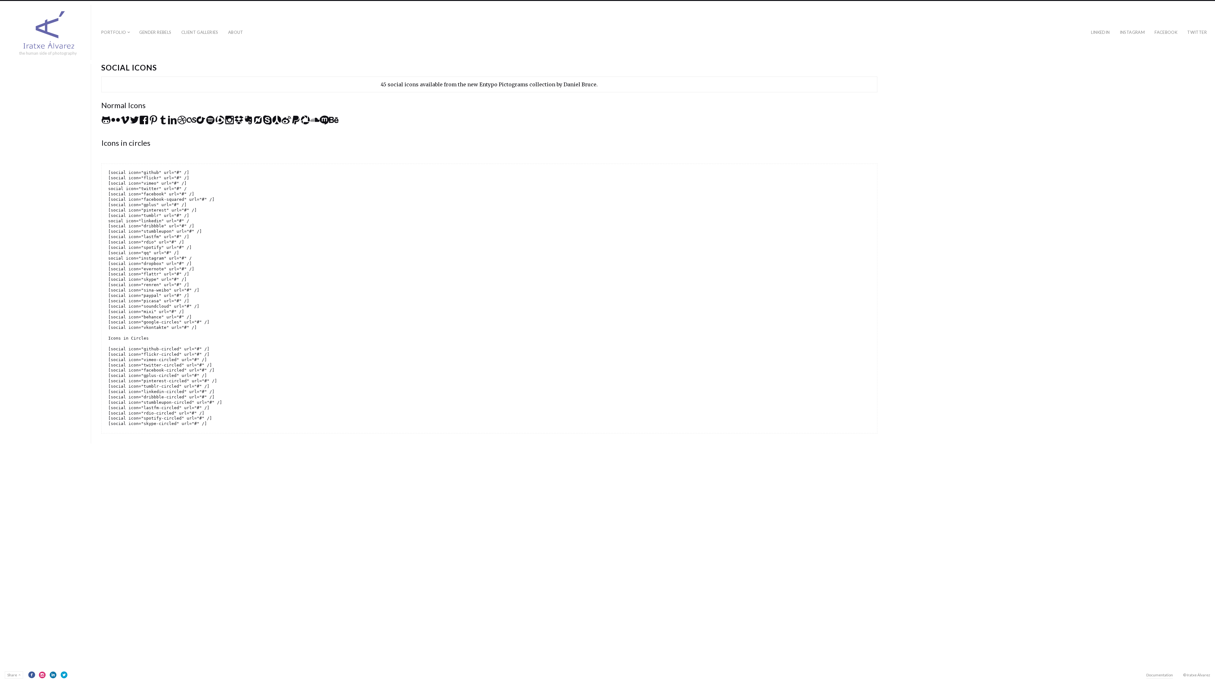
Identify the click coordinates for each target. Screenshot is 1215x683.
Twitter (1197, 32)
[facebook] (31, 674)
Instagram (1132, 32)
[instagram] (42, 674)
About (235, 32)
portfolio (113, 32)
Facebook (1166, 32)
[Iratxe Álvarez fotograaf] (48, 29)
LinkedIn (1100, 32)
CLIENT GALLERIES (199, 32)
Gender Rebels (155, 32)
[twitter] (63, 674)
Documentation (1159, 675)
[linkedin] (53, 674)
